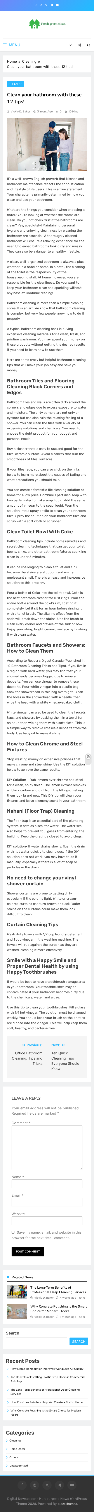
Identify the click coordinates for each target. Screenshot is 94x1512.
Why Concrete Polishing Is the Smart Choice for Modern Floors (58, 1308)
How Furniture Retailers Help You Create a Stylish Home (46, 1402)
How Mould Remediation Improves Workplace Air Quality (47, 1369)
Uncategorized (18, 1466)
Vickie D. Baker (20, 111)
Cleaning (16, 84)
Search (12, 1333)
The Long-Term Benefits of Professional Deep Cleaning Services (58, 1289)
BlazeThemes (67, 1504)
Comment (21, 1123)
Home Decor (17, 1449)
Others (13, 1457)
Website (18, 1214)
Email (17, 1195)
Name (18, 1177)
